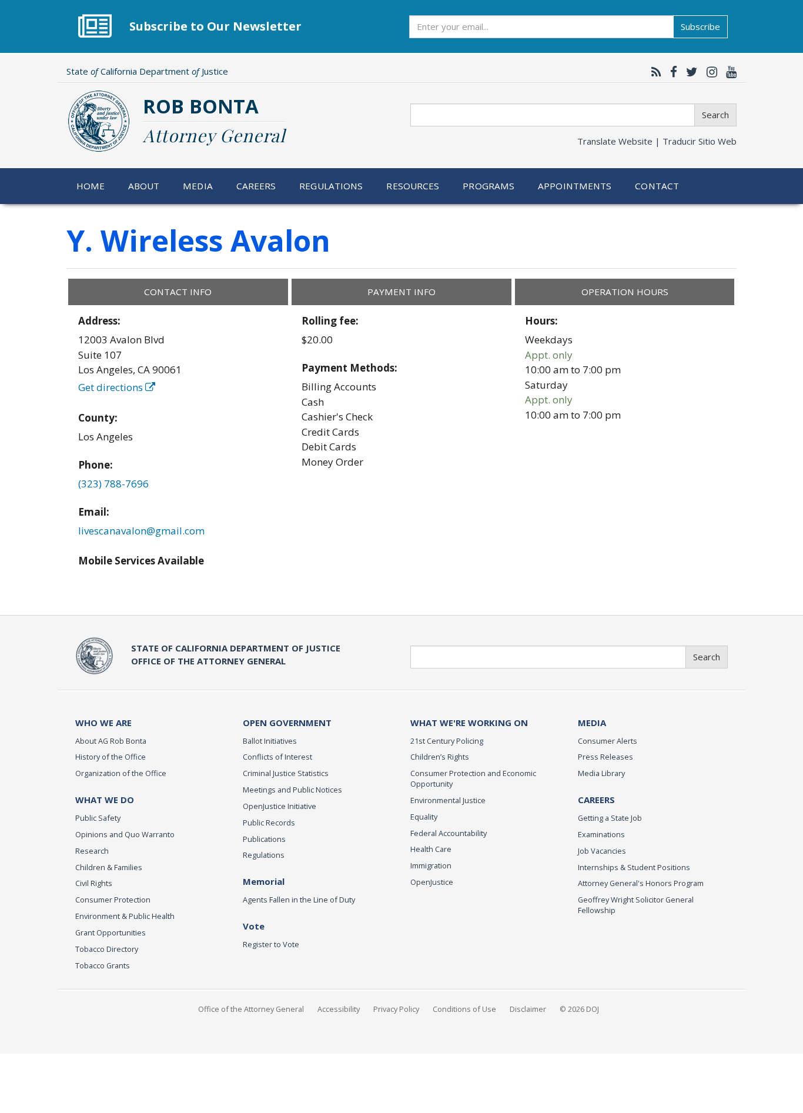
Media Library (601, 773)
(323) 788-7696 (113, 483)
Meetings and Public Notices (292, 789)
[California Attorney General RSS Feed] (653, 71)
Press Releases (605, 756)
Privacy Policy (396, 1009)
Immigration (430, 865)
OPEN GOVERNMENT (287, 722)
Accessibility (338, 1009)
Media (198, 186)
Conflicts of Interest (277, 756)
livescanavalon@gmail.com (141, 530)
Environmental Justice (448, 800)
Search (715, 115)
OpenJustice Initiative (279, 806)
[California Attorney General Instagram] (709, 71)
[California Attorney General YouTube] (728, 71)
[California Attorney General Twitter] (689, 71)
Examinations (601, 834)
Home (90, 186)
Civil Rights (93, 883)
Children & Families (108, 867)
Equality (423, 816)
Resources (412, 186)
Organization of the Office (120, 773)
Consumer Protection (112, 899)
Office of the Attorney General (251, 1009)
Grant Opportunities (110, 932)
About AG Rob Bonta (110, 741)
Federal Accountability (448, 833)
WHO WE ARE (103, 722)
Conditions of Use (464, 1009)
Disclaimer (528, 1009)
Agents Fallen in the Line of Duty (299, 899)
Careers (256, 186)
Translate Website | (657, 141)
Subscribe (700, 26)
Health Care (430, 849)
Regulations (331, 186)
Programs (488, 186)
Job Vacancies (602, 850)
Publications (264, 839)
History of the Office (110, 756)
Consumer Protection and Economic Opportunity (473, 778)
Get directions (111, 387)
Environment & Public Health (125, 916)
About (144, 186)
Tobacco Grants (102, 965)
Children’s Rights (439, 756)
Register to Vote (271, 944)
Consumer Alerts (607, 741)
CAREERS (596, 799)
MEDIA (592, 722)
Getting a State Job (610, 818)
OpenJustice (431, 882)
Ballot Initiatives (270, 741)
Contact (657, 186)
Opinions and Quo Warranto (125, 834)
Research (92, 850)
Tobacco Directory (106, 949)
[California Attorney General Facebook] (670, 71)
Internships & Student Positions (634, 867)
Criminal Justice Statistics (286, 773)
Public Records (269, 822)
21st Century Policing (446, 741)
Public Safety (98, 818)
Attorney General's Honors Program (641, 883)
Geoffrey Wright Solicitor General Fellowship (636, 904)
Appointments (575, 186)
